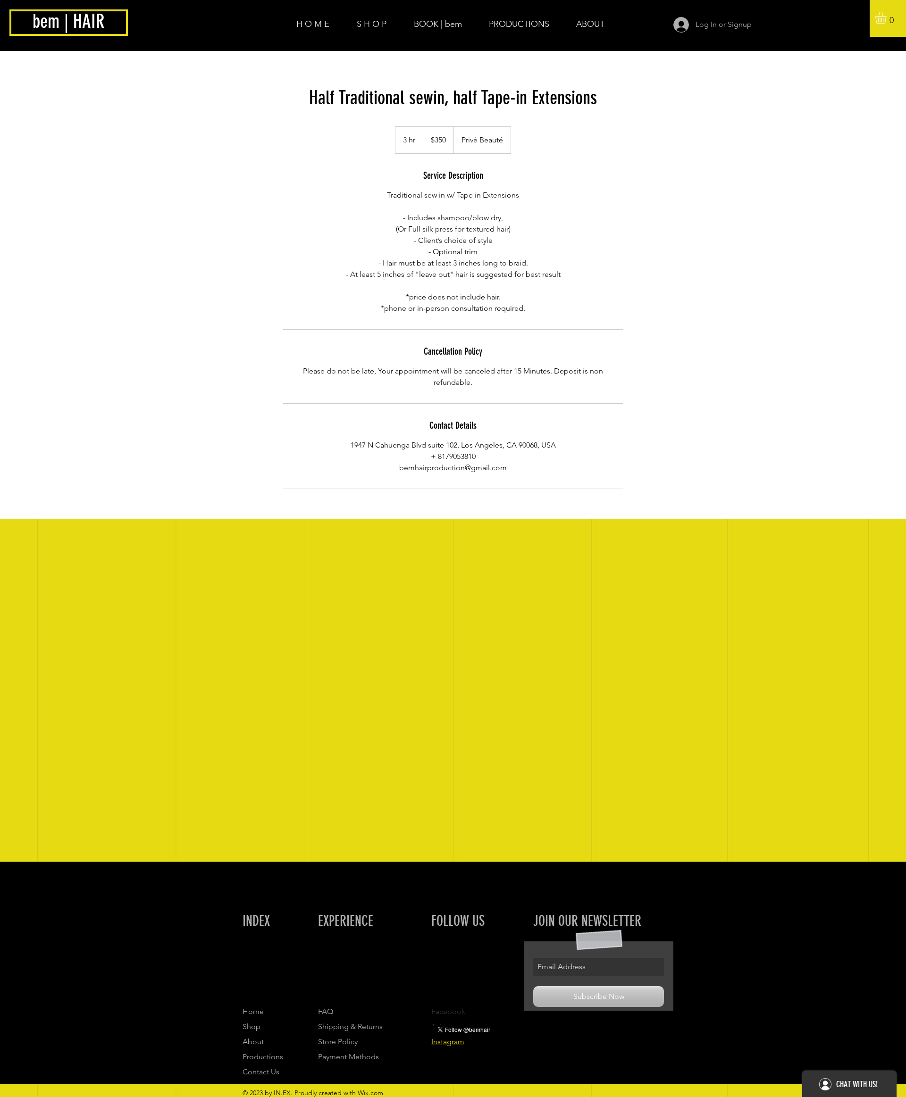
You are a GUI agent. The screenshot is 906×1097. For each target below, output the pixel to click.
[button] (887, 18)
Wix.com (370, 1093)
